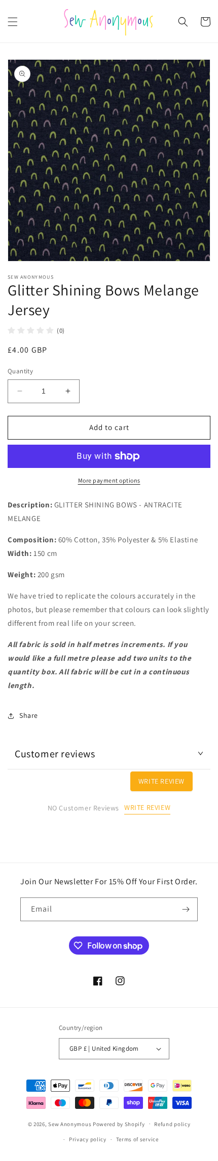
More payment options (109, 480)
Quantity (20, 371)
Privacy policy (87, 1139)
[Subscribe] (186, 909)
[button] (13, 22)
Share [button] (28, 715)
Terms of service (137, 1139)
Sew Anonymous (69, 1123)
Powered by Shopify (119, 1123)
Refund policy (172, 1124)
